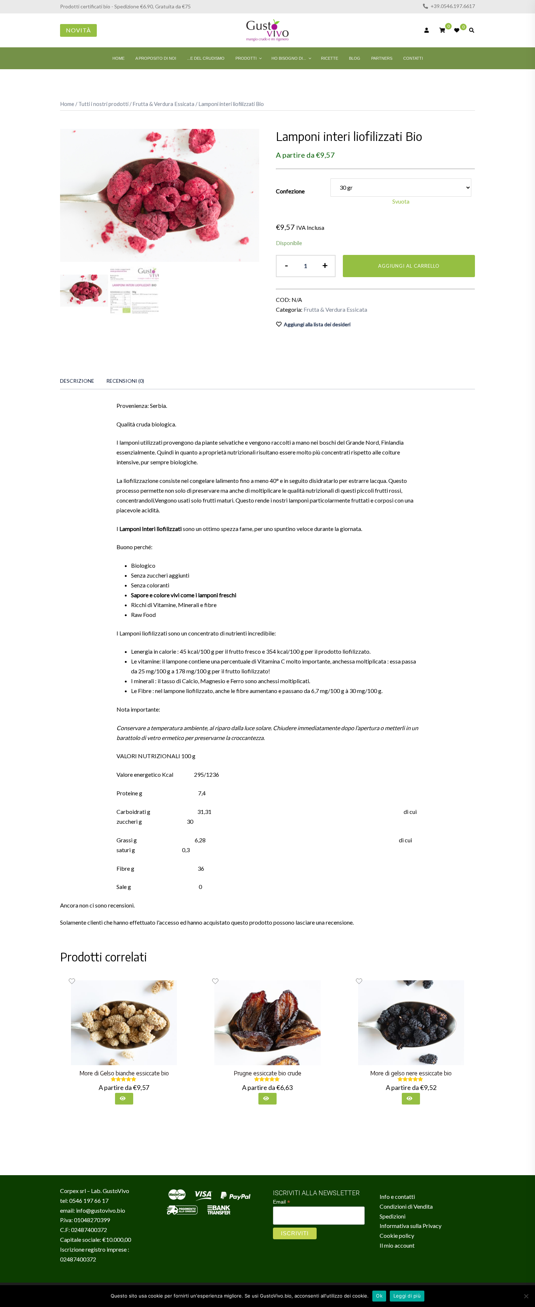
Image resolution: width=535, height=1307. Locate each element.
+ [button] (325, 265)
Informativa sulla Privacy (410, 1225)
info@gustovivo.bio (100, 1210)
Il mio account (397, 1245)
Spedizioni (392, 1216)
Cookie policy (397, 1235)
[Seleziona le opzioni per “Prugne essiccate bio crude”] (267, 1099)
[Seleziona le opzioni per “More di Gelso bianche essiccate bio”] (124, 1099)
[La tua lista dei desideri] (457, 30)
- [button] (286, 265)
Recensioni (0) (125, 381)
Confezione (290, 191)
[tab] (77, 381)
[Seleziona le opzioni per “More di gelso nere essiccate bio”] (411, 1099)
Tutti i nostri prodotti (103, 104)
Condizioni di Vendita (406, 1206)
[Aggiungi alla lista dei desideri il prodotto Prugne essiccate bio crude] (215, 981)
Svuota (400, 201)
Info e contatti (397, 1196)
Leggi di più (407, 1296)
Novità (78, 30)
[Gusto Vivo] (267, 29)
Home (67, 104)
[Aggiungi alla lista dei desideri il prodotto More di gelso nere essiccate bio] (359, 981)
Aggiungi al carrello (409, 266)
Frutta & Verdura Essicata (163, 104)
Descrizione (77, 381)
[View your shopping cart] (442, 30)
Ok (379, 1296)
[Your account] (427, 30)
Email (281, 1201)
